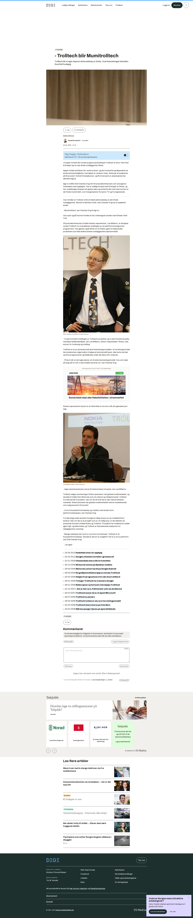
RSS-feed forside (88, 870)
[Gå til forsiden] (50, 5)
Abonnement (51, 896)
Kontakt (49, 902)
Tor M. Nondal (52, 880)
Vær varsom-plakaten (78, 889)
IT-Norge (59, 49)
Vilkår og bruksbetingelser (125, 878)
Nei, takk (173, 911)
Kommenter (80, 130)
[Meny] (186, 5)
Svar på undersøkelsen (157, 911)
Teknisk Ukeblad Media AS (64, 910)
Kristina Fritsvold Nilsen (56, 872)
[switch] (126, 155)
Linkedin (84, 878)
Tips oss (141, 860)
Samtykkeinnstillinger (124, 874)
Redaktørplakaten (97, 889)
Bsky (83, 882)
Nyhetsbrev (119, 870)
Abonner (176, 5)
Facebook (85, 874)
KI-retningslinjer (121, 882)
